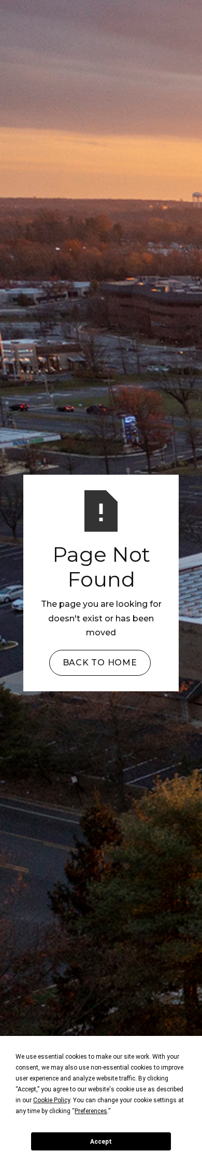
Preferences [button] (91, 1111)
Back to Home (100, 662)
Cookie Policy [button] (51, 1100)
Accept (101, 1141)
